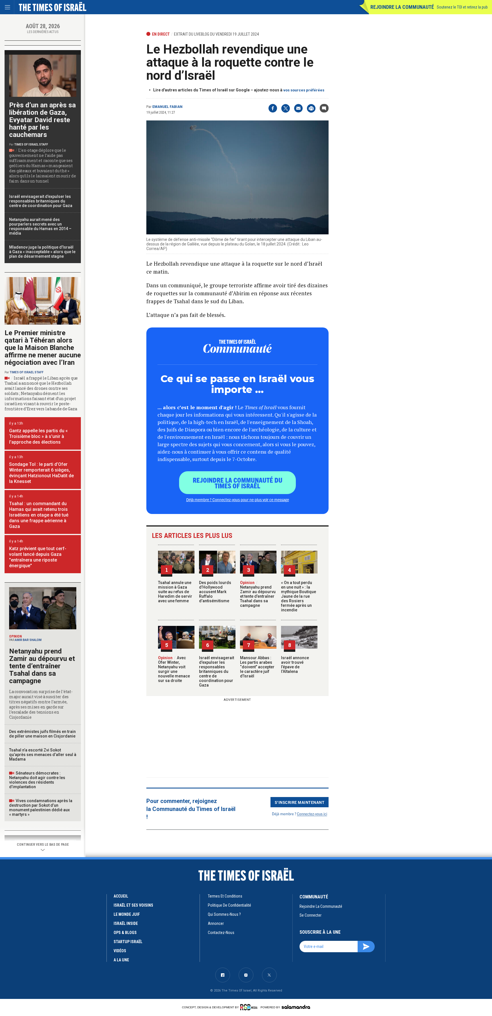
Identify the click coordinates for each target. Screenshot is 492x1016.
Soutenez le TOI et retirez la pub (462, 7)
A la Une (121, 960)
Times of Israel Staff (31, 144)
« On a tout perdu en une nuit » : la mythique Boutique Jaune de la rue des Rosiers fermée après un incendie (298, 596)
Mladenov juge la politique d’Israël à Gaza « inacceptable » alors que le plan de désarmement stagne (42, 252)
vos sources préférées (303, 90)
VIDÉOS (120, 951)
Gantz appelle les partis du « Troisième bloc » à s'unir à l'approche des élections (38, 436)
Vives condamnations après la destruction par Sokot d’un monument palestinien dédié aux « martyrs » (40, 807)
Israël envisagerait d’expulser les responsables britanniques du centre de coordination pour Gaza (216, 671)
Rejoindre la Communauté (402, 7)
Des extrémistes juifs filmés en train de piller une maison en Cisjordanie (42, 733)
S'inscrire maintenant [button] (300, 802)
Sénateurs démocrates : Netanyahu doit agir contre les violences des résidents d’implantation (37, 780)
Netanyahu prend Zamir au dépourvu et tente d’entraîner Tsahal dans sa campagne (258, 594)
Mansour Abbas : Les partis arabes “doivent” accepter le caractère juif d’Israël (257, 667)
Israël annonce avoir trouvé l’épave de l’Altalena (295, 665)
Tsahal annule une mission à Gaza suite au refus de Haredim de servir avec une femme (175, 591)
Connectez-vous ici (312, 813)
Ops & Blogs (125, 932)
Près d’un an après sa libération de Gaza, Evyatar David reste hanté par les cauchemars (42, 120)
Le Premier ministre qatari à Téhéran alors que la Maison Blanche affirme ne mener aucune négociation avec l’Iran (43, 347)
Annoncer (216, 923)
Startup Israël (128, 941)
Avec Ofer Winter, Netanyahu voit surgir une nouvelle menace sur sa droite (174, 669)
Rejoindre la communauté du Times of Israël (237, 483)
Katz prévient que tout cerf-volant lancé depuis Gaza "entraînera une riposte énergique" (37, 557)
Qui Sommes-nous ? (224, 914)
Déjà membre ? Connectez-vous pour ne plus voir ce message (237, 499)
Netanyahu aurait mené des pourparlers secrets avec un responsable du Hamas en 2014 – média (40, 226)
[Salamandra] (296, 1007)
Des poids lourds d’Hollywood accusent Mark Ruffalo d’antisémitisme (215, 591)
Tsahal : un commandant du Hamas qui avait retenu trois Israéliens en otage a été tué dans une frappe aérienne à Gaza (38, 515)
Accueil (121, 896)
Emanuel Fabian (167, 107)
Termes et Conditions (225, 896)
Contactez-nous (221, 932)
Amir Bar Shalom (28, 640)
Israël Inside (126, 923)
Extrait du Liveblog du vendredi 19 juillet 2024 (216, 34)
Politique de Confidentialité (229, 905)
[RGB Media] (249, 1007)
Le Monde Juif (127, 914)
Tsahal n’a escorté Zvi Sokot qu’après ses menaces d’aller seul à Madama (42, 754)
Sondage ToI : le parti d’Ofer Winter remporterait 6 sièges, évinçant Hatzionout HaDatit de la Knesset (41, 473)
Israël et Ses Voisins (133, 905)
